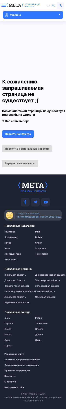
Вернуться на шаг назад (20, 163)
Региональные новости (32, 5)
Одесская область (45, 297)
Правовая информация (15, 370)
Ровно (38, 318)
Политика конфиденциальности (15, 359)
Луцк (7, 340)
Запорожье (41, 323)
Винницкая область (15, 275)
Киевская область (45, 291)
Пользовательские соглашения (15, 365)
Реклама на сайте (14, 354)
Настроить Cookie (14, 387)
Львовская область (15, 297)
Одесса (39, 329)
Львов (7, 334)
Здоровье (40, 248)
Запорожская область (47, 286)
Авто (7, 248)
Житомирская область (47, 280)
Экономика (10, 259)
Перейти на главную (18, 133)
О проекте (10, 381)
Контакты (10, 376)
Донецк (39, 334)
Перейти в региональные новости (27, 148)
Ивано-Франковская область (17, 291)
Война (38, 237)
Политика (9, 231)
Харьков (9, 323)
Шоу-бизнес (11, 237)
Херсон (8, 345)
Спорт (38, 243)
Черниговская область (17, 302)
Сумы (38, 340)
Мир (37, 231)
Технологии (41, 254)
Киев (7, 318)
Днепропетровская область (48, 275)
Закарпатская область (17, 286)
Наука (7, 243)
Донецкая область (14, 280)
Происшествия (12, 254)
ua (48, 5)
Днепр (7, 329)
